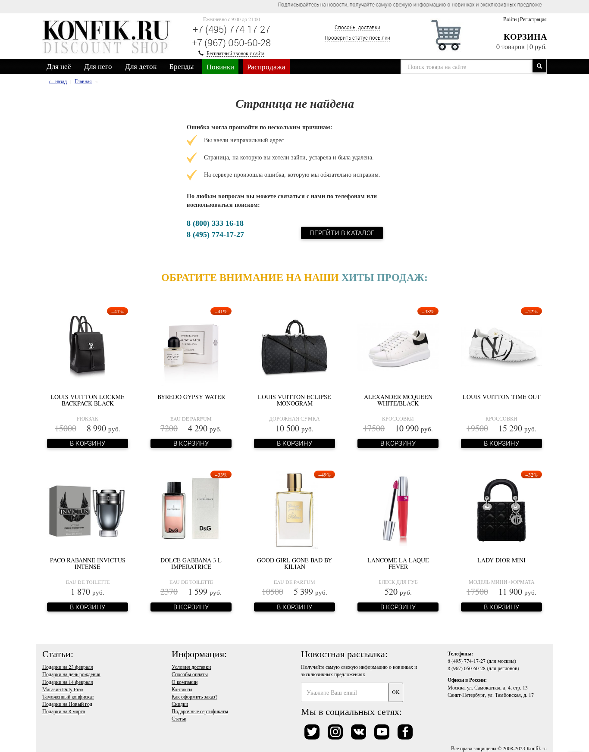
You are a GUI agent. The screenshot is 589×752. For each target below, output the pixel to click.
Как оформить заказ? (194, 696)
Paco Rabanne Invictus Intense (87, 563)
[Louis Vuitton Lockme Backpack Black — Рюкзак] (87, 346)
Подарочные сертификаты (200, 711)
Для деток (141, 66)
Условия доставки (191, 666)
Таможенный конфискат (68, 696)
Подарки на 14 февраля (67, 681)
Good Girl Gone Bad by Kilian (294, 563)
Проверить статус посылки (357, 37)
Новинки (220, 67)
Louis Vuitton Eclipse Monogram (294, 400)
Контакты (182, 689)
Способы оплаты (190, 674)
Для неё (59, 66)
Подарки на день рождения (71, 674)
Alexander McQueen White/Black (398, 400)
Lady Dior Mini (501, 560)
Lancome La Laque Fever (398, 563)
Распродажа (266, 67)
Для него (98, 66)
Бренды (181, 66)
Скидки (180, 703)
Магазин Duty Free (62, 689)
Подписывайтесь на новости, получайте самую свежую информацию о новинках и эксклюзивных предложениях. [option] (306, 4)
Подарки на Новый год (67, 703)
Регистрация (533, 19)
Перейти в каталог (342, 232)
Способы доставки (357, 27)
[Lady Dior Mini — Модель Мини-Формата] (501, 509)
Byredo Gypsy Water (191, 397)
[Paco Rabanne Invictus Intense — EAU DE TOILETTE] (87, 509)
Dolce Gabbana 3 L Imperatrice (191, 563)
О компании (184, 681)
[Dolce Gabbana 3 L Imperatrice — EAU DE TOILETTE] (191, 509)
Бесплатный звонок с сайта (235, 53)
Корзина (525, 36)
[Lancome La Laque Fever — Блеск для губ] (398, 509)
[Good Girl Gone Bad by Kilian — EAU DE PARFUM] (294, 509)
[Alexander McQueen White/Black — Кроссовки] (398, 346)
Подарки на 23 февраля (67, 666)
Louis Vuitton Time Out (502, 397)
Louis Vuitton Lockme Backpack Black (87, 400)
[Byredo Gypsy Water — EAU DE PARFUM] (191, 346)
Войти (510, 19)
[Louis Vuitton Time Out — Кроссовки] (501, 346)
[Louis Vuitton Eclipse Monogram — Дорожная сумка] (294, 346)
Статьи (179, 718)
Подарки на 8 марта (63, 711)
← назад (58, 81)
